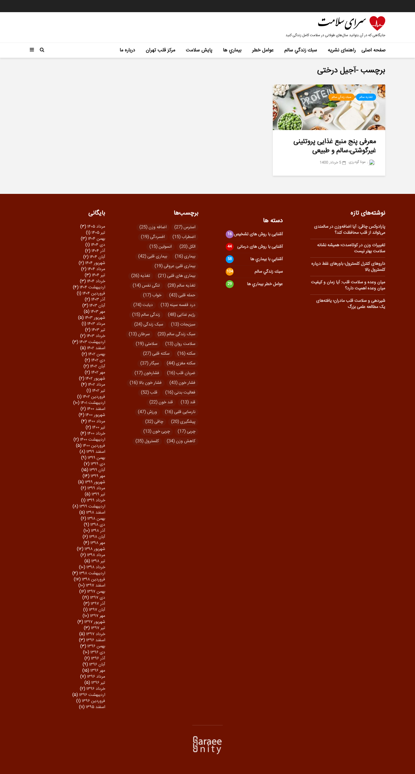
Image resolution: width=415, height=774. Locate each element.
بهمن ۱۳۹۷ (96, 591)
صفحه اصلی (374, 50)
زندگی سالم (146, 314)
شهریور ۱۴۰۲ (95, 378)
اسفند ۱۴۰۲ (96, 348)
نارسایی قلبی (180, 412)
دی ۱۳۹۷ (97, 597)
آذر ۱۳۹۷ (98, 603)
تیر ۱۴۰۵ (98, 232)
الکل (187, 246)
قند (188, 402)
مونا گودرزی (357, 162)
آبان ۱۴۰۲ (97, 366)
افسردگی (153, 237)
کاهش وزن (181, 441)
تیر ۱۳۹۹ (98, 494)
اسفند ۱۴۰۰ (96, 409)
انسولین (160, 246)
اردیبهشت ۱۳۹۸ (92, 573)
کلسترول (147, 441)
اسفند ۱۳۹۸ (95, 512)
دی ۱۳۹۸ (97, 524)
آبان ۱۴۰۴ (97, 257)
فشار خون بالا (146, 383)
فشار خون (182, 383)
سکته (186, 353)
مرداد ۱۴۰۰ (96, 421)
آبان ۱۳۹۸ (97, 537)
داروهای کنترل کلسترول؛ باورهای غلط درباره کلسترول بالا (348, 266)
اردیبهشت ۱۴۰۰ (92, 439)
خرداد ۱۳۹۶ (95, 689)
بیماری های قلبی (176, 276)
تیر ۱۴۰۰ (98, 427)
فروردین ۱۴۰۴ (93, 293)
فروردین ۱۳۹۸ (93, 579)
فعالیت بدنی (180, 392)
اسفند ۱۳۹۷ (95, 585)
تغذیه (140, 276)
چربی (186, 431)
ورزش (147, 412)
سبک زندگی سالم (176, 334)
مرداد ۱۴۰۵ (96, 226)
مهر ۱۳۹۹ (98, 476)
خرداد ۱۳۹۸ (95, 567)
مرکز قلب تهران (160, 50)
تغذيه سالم (366, 97)
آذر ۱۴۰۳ (98, 299)
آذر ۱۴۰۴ (98, 251)
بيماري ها (232, 50)
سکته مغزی (181, 363)
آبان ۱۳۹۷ (97, 610)
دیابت (143, 305)
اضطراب (184, 237)
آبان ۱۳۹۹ (97, 470)
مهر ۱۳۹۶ (97, 670)
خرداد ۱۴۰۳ (96, 336)
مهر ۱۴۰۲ (98, 372)
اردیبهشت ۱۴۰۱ (93, 403)
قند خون (161, 402)
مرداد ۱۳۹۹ (96, 488)
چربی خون (156, 431)
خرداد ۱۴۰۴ (96, 281)
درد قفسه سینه (178, 305)
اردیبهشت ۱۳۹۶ (92, 695)
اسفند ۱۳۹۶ (95, 640)
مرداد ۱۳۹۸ (96, 555)
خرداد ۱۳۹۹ (96, 500)
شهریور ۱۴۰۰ (95, 415)
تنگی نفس (146, 285)
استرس (184, 227)
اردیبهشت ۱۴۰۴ (92, 287)
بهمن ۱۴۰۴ (96, 239)
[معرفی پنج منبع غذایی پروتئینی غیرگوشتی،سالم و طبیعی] (329, 107)
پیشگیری (183, 421)
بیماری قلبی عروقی (175, 266)
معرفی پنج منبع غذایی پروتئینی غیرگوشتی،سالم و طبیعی (334, 146)
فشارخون (147, 373)
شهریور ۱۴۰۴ (95, 263)
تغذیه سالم (181, 285)
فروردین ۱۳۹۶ (93, 701)
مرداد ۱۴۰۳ (96, 324)
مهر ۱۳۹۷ (97, 616)
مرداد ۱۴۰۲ (96, 384)
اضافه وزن (152, 227)
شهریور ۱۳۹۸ (94, 549)
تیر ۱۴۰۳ (98, 330)
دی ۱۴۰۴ (98, 245)
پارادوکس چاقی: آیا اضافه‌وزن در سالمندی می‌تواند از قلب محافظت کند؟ (349, 229)
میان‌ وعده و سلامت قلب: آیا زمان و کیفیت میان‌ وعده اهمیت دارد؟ (348, 285)
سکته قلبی (156, 353)
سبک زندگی (148, 324)
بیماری (185, 256)
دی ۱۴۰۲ (98, 360)
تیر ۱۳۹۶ (98, 682)
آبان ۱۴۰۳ (97, 305)
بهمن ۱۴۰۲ (96, 354)
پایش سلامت (199, 50)
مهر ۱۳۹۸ (97, 543)
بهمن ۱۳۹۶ (96, 646)
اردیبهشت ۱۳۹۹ (92, 506)
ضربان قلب (181, 373)
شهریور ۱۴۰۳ (95, 318)
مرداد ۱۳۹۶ (96, 676)
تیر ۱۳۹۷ (98, 628)
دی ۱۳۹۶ (97, 652)
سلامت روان (180, 344)
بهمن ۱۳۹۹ (96, 458)
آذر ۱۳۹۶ (98, 658)
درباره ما (127, 50)
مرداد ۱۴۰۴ (96, 269)
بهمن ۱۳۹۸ (96, 518)
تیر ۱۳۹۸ (98, 561)
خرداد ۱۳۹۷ (95, 634)
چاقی (154, 421)
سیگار (149, 363)
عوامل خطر (263, 50)
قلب (149, 392)
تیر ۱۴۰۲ (98, 390)
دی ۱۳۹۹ (98, 464)
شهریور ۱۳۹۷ (94, 622)
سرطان (139, 334)
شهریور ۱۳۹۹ (95, 482)
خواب (152, 295)
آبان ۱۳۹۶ (97, 664)
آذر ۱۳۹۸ (98, 531)
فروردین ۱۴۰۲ (94, 397)
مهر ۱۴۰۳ (98, 311)
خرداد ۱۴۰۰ (96, 433)
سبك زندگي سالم (300, 50)
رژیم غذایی (181, 314)
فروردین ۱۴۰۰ (94, 445)
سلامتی (146, 344)
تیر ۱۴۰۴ (98, 275)
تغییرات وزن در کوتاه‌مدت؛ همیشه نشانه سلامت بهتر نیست (351, 248)
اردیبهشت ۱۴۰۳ (92, 342)
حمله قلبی (182, 295)
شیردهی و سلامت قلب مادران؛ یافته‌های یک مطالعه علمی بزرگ (350, 304)
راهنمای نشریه (342, 50)
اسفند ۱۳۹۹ (95, 452)
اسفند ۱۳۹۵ (95, 707)
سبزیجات (183, 324)
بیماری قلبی (152, 256)
